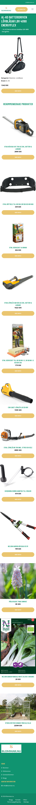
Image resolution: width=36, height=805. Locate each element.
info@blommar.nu (29, 2)
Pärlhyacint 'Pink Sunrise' (18, 601)
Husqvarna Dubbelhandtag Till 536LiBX (18, 491)
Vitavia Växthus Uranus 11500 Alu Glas (18, 723)
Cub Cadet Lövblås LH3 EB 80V (18, 407)
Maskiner (12, 78)
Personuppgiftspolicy (14, 802)
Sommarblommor (8, 775)
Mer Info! (18, 91)
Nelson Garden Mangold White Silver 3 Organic (18, 677)
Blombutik (21, 9)
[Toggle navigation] (32, 9)
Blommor (6, 768)
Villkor (25, 800)
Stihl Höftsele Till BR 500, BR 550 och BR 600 (18, 204)
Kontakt (17, 800)
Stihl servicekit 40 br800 (18, 247)
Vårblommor (7, 771)
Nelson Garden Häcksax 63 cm (18, 546)
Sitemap (26, 802)
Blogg (5, 778)
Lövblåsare (19, 78)
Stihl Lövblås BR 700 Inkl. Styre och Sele (18, 447)
